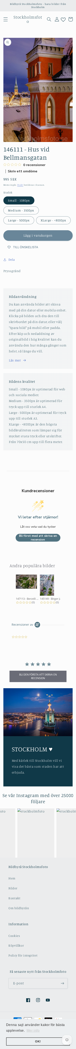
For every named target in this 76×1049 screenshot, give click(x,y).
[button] (5, 19)
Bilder (13, 888)
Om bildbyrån (18, 908)
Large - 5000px (19, 220)
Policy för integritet (22, 955)
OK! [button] (38, 1041)
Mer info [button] (33, 1030)
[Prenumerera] (62, 983)
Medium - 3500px (21, 210)
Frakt (20, 185)
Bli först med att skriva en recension (38, 538)
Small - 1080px (19, 200)
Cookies (14, 935)
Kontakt (14, 898)
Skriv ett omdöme (22, 171)
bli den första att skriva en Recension (38, 676)
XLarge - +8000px (53, 220)
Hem (11, 878)
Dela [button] (11, 259)
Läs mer (15, 360)
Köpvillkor (16, 945)
